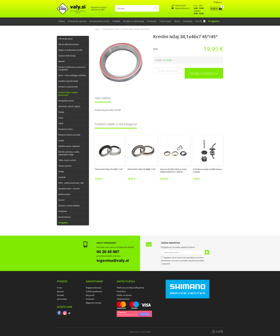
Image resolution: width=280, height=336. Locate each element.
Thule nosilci (165, 21)
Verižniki (62, 177)
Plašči (60, 123)
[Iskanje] (155, 8)
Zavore (61, 200)
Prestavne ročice (65, 129)
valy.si (97, 29)
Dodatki (116, 21)
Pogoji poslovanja (93, 287)
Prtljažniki (62, 211)
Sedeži (61, 140)
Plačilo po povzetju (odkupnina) (130, 287)
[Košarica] (215, 8)
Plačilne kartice (123, 299)
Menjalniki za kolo (66, 100)
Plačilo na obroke (124, 295)
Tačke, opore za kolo (67, 160)
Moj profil (90, 295)
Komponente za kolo (99, 21)
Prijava (218, 2)
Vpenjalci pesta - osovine (69, 188)
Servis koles (62, 299)
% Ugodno (213, 21)
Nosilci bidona (64, 217)
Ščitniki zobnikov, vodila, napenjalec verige (68, 153)
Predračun (121, 291)
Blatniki (61, 61)
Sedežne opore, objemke (69, 146)
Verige (61, 171)
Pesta (60, 117)
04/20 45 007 (180, 5)
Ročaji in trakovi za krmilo (69, 134)
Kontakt (60, 295)
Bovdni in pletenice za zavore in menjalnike (71, 68)
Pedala (61, 112)
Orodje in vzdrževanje (133, 21)
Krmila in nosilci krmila (68, 86)
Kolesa (61, 21)
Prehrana (151, 21)
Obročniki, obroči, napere (69, 106)
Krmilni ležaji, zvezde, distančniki (68, 93)
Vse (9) (198, 21)
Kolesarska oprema (77, 21)
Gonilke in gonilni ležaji (68, 81)
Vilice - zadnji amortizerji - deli (71, 183)
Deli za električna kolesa (68, 44)
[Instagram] (65, 313)
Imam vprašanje (168, 71)
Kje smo (60, 291)
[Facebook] (59, 313)
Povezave (90, 299)
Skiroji (177, 21)
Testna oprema (64, 166)
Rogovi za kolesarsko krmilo (70, 50)
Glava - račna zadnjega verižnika (72, 75)
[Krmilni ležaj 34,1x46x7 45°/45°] (121, 62)
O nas (59, 287)
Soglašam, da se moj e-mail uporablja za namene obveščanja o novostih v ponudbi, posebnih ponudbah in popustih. (182, 260)
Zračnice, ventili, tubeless (69, 205)
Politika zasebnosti (94, 291)
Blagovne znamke (93, 302)
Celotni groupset (65, 38)
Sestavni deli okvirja (66, 55)
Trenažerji (187, 21)
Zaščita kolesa (64, 194)
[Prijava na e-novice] (207, 252)
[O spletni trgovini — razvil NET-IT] (217, 331)
